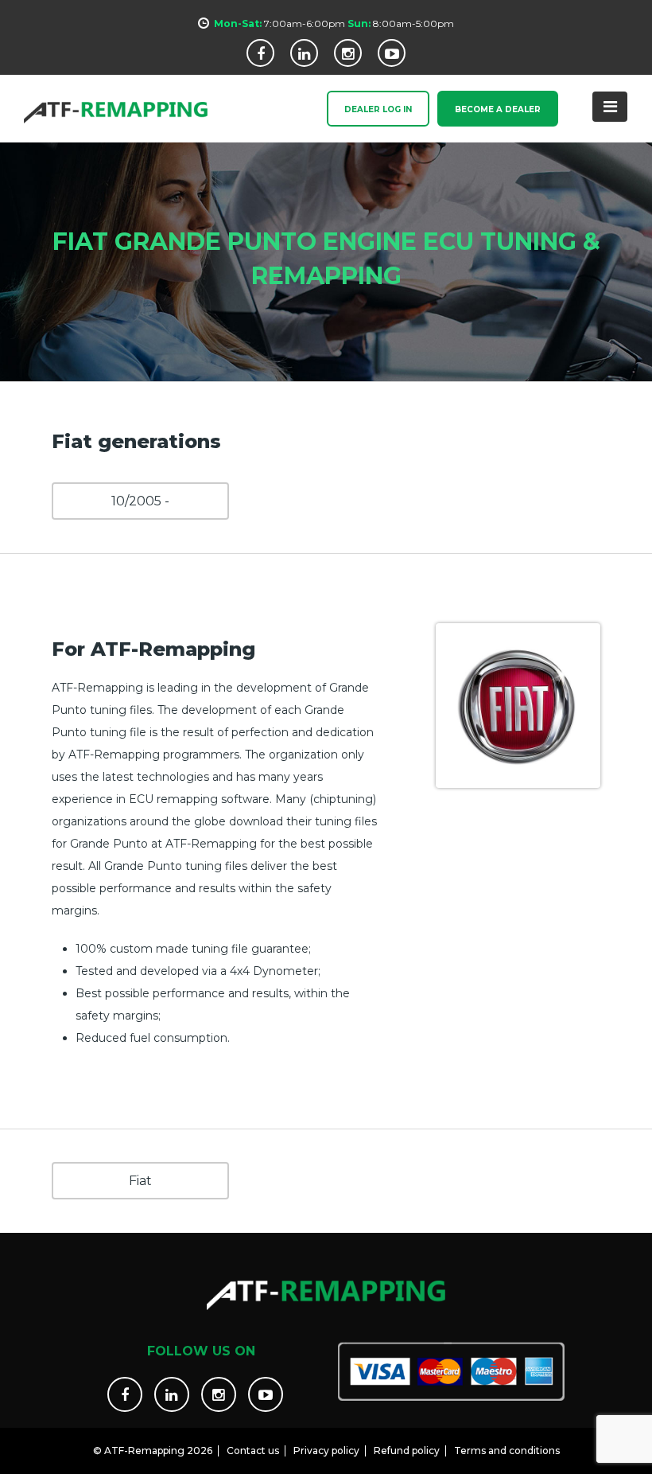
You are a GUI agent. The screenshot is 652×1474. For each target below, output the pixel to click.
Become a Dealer (498, 109)
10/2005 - (140, 501)
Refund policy (407, 1450)
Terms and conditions (507, 1450)
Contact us (253, 1450)
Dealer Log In (378, 109)
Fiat (140, 1180)
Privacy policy (326, 1450)
